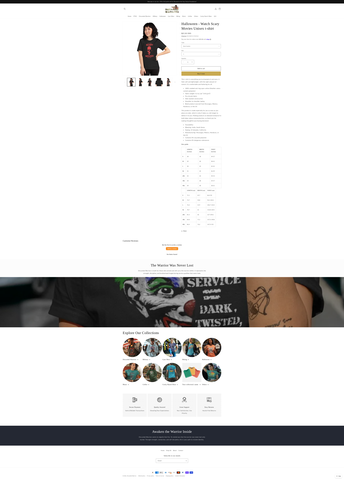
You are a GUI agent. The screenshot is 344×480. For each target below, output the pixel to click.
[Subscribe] (186, 461)
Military (145, 359)
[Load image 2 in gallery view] (140, 82)
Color (182, 42)
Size (182, 50)
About (175, 450)
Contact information (180, 475)
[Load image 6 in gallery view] (168, 82)
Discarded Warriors (129, 359)
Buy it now (201, 73)
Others (204, 384)
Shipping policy (169, 475)
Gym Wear (166, 359)
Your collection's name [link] (190, 384)
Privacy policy (150, 475)
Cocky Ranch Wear (169, 384)
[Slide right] (175, 82)
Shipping (183, 36)
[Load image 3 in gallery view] (150, 82)
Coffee (145, 384)
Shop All (168, 450)
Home (162, 450)
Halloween (206, 359)
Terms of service (160, 475)
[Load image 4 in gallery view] (159, 82)
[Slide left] (125, 82)
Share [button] (185, 231)
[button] (125, 9)
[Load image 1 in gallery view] (131, 82)
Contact (180, 450)
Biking (184, 359)
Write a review (172, 248)
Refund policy (141, 475)
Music (125, 384)
